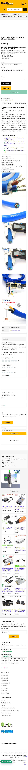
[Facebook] (1, 668)
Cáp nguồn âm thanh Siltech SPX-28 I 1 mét (14, 330)
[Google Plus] (4, 668)
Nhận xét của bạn (6, 375)
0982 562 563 (7, 651)
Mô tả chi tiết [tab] (7, 103)
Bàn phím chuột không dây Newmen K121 (14, 148)
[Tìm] (25, 9)
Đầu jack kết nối (5, 693)
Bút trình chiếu (4, 675)
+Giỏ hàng (6, 83)
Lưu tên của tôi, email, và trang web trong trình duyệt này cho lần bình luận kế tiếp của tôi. (14, 415)
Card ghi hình (4, 678)
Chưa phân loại (9, 100)
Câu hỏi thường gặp (6, 702)
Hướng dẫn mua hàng (6, 715)
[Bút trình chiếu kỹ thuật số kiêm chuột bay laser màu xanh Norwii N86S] (10, 478)
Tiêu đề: (3, 62)
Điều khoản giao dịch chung (7, 708)
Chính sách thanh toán (6, 713)
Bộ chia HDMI (4, 690)
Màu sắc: (3, 67)
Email (3, 405)
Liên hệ (3, 705)
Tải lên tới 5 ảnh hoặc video (8, 392)
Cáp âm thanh (4, 680)
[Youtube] (7, 668)
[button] (11, 65)
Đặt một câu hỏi (14, 433)
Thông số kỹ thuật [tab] (20, 103)
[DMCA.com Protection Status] (7, 724)
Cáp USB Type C (5, 683)
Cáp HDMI (4, 685)
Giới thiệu (3, 700)
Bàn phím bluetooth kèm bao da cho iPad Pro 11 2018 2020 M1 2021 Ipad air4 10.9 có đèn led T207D (14, 144)
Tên (3, 398)
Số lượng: (3, 76)
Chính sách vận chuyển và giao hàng (10, 710)
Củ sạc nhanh (4, 688)
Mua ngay (6, 88)
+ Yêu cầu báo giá (14, 92)
